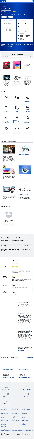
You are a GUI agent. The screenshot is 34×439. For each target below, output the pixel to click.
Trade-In (20, 175)
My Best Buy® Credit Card (4, 420)
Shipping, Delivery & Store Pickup (8, 396)
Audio (17, 111)
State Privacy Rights (22, 429)
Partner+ (23, 417)
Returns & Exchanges (27, 396)
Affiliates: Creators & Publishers (26, 412)
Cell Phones (6, 111)
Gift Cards (2, 417)
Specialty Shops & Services (15, 44)
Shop (8, 44)
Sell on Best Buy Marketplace (26, 409)
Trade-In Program (3, 416)
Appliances (28, 111)
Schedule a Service (14, 412)
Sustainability (24, 424)
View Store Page (5, 377)
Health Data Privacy (28, 429)
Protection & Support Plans (15, 414)
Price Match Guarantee (6, 403)
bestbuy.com (21, 350)
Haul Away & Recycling (15, 416)
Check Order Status (4, 409)
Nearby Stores (10, 46)
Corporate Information (25, 420)
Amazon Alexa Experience (24, 154)
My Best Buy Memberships (15, 420)
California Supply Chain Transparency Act (6, 431)
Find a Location (29, 357)
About (31, 44)
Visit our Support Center (6, 389)
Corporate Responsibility (25, 423)
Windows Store (5, 194)
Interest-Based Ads (16, 429)
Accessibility (3, 429)
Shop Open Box (5, 229)
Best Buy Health (24, 413)
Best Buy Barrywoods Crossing (8, 369)
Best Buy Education (25, 414)
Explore (21, 44)
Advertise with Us (24, 410)
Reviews (28, 44)
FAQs (24, 44)
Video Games (27, 101)
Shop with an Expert (14, 410)
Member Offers (14, 423)
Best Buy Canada (3, 426)
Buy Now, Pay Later (4, 424)
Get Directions (12, 377)
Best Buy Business (24, 416)
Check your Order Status (27, 389)
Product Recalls (3, 414)
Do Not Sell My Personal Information (6, 430)
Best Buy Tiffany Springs (23, 369)
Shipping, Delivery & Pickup (5, 410)
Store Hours (5, 20)
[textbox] (9, 159)
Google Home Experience (7, 154)
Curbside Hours (12, 20)
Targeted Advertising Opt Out (29, 430)
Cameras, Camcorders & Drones (16, 121)
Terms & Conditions (8, 429)
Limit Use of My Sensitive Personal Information (18, 430)
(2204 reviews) (21, 11)
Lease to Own (3, 423)
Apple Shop (5, 174)
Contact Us (13, 417)
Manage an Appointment (15, 413)
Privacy (12, 429)
